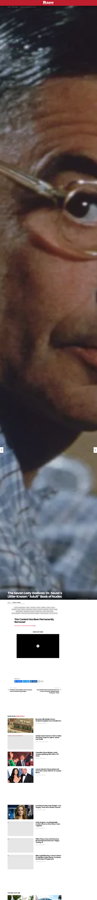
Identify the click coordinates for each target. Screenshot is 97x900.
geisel (19, 609)
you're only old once (53, 613)
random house (38, 611)
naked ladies (46, 609)
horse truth (40, 609)
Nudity (56, 609)
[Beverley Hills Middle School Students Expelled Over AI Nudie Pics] (20, 725)
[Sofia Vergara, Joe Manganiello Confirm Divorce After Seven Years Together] (20, 828)
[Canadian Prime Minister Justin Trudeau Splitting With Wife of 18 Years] (20, 759)
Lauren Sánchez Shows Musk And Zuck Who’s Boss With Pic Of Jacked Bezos (48, 770)
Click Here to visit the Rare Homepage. (25, 625)
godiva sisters (29, 609)
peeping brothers (19, 611)
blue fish (38, 607)
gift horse (23, 609)
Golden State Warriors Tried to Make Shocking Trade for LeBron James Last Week (48, 737)
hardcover (35, 609)
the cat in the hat (50, 611)
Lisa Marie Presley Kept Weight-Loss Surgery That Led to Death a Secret (48, 806)
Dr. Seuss (53, 607)
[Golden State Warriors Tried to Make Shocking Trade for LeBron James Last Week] (20, 742)
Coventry (48, 607)
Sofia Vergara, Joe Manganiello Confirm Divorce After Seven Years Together (48, 824)
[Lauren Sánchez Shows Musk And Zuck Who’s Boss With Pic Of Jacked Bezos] (20, 775)
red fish (44, 611)
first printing (14, 609)
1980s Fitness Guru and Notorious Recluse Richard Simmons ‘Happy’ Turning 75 (48, 840)
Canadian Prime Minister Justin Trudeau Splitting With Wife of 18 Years (47, 754)
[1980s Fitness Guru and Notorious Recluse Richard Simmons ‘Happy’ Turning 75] (20, 845)
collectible (43, 607)
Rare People (20, 716)
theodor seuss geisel (44, 613)
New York (51, 609)
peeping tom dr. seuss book (29, 611)
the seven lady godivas (16, 613)
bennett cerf (33, 607)
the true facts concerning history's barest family (30, 613)
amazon (27, 607)
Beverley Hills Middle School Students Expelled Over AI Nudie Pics (48, 720)
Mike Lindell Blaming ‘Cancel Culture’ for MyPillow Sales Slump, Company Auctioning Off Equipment (48, 857)
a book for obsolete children (20, 607)
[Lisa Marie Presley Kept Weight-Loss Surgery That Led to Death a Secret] (20, 812)
